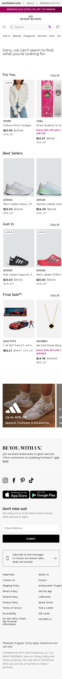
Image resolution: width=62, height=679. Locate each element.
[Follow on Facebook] (14, 482)
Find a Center (46, 607)
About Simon (46, 602)
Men (52, 35)
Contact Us (9, 580)
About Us (44, 574)
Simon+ (43, 580)
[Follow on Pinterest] (23, 482)
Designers (29, 35)
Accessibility (9, 613)
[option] (19, 112)
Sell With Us (45, 619)
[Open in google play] (43, 497)
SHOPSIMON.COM (11, 3)
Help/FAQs (9, 574)
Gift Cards (44, 613)
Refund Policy (10, 596)
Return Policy (10, 591)
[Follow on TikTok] (31, 482)
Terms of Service (12, 607)
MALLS (30, 3)
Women (42, 35)
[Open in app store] (16, 497)
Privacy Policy (10, 602)
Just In (6, 35)
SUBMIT (31, 538)
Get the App (45, 591)
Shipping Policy (11, 585)
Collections (45, 596)
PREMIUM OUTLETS (50, 3)
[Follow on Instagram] (6, 482)
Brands (17, 35)
